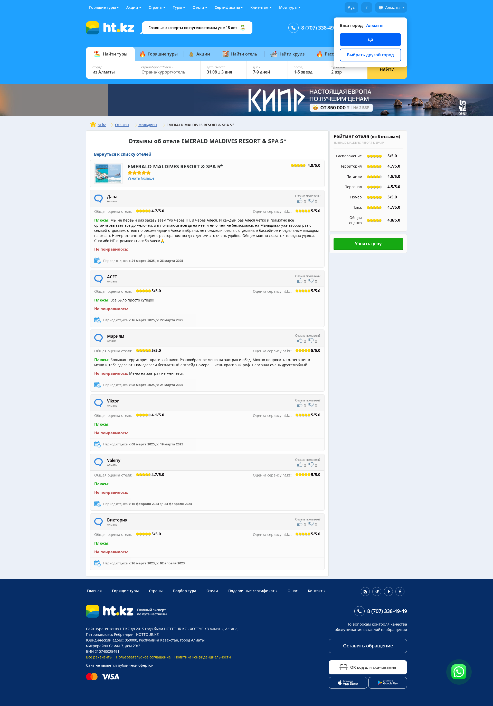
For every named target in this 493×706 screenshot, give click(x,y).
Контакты (316, 590)
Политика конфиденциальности (202, 657)
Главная (94, 590)
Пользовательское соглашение (143, 657)
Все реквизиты (99, 657)
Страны (155, 7)
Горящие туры (102, 7)
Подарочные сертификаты (252, 590)
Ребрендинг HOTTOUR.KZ (136, 634)
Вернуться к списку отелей (122, 154)
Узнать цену (368, 243)
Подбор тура (184, 590)
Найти (387, 69)
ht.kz (102, 124)
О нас (293, 590)
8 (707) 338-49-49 (321, 27)
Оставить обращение (368, 646)
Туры (177, 7)
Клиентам (259, 7)
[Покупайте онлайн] (104, 677)
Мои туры (288, 7)
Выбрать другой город (370, 55)
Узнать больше (141, 178)
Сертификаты (227, 7)
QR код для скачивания (373, 667)
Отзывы (122, 124)
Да (370, 39)
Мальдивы (147, 124)
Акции (132, 7)
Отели (198, 7)
